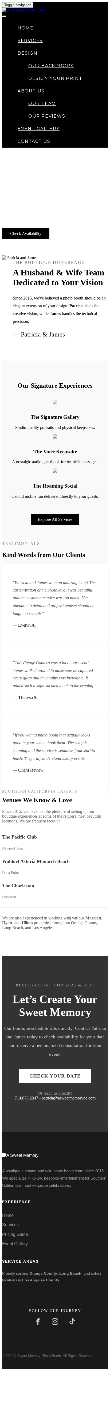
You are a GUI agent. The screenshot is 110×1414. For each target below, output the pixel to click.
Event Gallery (39, 128)
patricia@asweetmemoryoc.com (69, 1098)
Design (28, 53)
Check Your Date (55, 1076)
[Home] (24, 10)
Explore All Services (55, 519)
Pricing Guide (15, 1234)
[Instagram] (55, 1322)
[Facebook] (38, 1322)
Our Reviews (46, 116)
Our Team (42, 103)
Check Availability (25, 233)
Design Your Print (55, 78)
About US (31, 90)
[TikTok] (72, 1322)
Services (30, 40)
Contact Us (34, 141)
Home (25, 28)
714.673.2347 (26, 1098)
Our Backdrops (51, 65)
